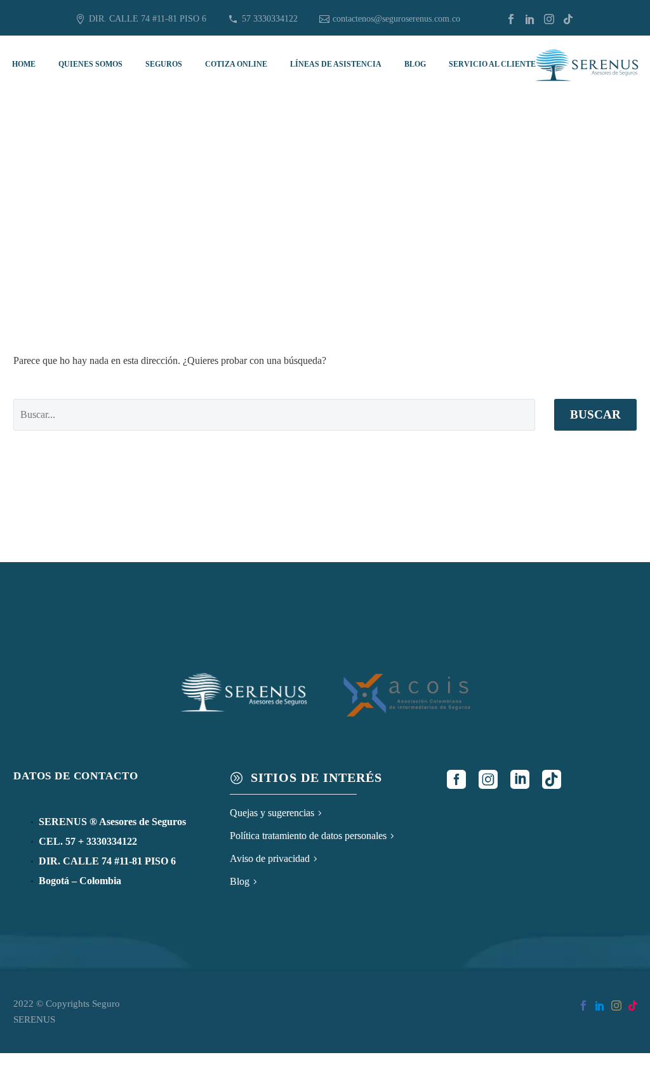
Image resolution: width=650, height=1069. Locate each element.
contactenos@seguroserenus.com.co (396, 19)
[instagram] (488, 779)
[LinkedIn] (530, 19)
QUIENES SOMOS (90, 64)
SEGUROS (163, 64)
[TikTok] (568, 19)
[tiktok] (551, 779)
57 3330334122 (270, 19)
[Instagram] (549, 19)
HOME (24, 64)
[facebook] (456, 779)
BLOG (415, 64)
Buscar (595, 414)
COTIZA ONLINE (236, 64)
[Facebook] (511, 19)
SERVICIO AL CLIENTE (492, 64)
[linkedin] (519, 779)
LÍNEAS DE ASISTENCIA (335, 64)
